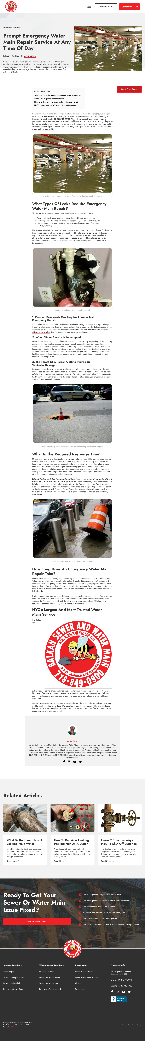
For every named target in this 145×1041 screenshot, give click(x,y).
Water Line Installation (48, 983)
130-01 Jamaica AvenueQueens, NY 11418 (121, 972)
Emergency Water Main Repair (52, 989)
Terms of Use (126, 1025)
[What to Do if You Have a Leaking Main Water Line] (25, 817)
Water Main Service (12, 27)
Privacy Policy (136, 1025)
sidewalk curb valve (41, 332)
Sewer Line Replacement (13, 977)
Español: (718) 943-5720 (121, 986)
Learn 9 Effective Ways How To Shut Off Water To (119, 842)
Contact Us (127, 6)
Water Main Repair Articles (86, 977)
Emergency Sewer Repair (14, 989)
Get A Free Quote (129, 89)
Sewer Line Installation (12, 983)
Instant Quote (106, 6)
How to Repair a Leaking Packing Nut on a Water (71, 842)
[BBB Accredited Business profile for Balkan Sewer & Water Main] (119, 999)
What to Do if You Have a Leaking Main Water (25, 842)
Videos (78, 983)
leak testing (72, 466)
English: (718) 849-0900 (121, 980)
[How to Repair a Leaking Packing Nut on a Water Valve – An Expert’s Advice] (72, 817)
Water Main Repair (47, 971)
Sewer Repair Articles (84, 971)
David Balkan (30, 55)
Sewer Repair (9, 971)
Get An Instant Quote (37, 921)
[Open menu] (89, 6)
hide (48, 91)
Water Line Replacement (49, 977)
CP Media (14, 1027)
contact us (103, 708)
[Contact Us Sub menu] (137, 6)
